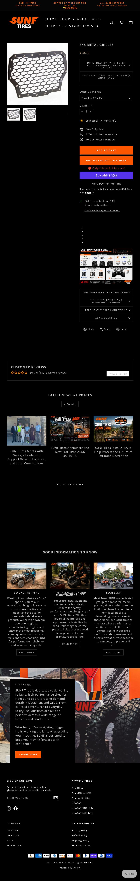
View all (70, 404)
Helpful (55, 26)
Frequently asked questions (106, 310)
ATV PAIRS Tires (80, 797)
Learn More (28, 754)
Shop (66, 19)
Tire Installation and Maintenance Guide (106, 301)
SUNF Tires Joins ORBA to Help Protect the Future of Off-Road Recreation (113, 452)
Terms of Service (81, 845)
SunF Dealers (14, 845)
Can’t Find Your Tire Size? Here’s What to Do (106, 76)
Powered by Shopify (70, 867)
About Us (87, 19)
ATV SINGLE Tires (81, 792)
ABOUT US (12, 830)
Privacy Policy (80, 830)
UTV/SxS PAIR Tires (82, 812)
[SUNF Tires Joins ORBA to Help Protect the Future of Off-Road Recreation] (113, 429)
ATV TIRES (77, 787)
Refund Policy (79, 835)
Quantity (86, 105)
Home (51, 19)
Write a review (117, 373)
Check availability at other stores (102, 210)
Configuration (90, 92)
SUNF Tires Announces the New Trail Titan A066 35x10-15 (70, 452)
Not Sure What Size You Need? (106, 292)
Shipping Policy (80, 840)
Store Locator (85, 26)
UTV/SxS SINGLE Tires (84, 807)
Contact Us (13, 835)
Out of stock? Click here (106, 160)
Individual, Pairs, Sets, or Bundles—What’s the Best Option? (106, 65)
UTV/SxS (76, 803)
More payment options (106, 183)
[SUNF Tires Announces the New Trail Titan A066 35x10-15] (70, 429)
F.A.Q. (10, 840)
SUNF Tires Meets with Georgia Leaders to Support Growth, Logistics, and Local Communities (27, 457)
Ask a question (106, 317)
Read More (26, 652)
